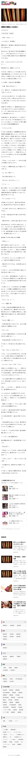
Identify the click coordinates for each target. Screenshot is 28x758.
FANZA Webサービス (10, 528)
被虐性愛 (11, 33)
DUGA (16, 528)
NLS (19, 528)
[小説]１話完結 (5, 33)
